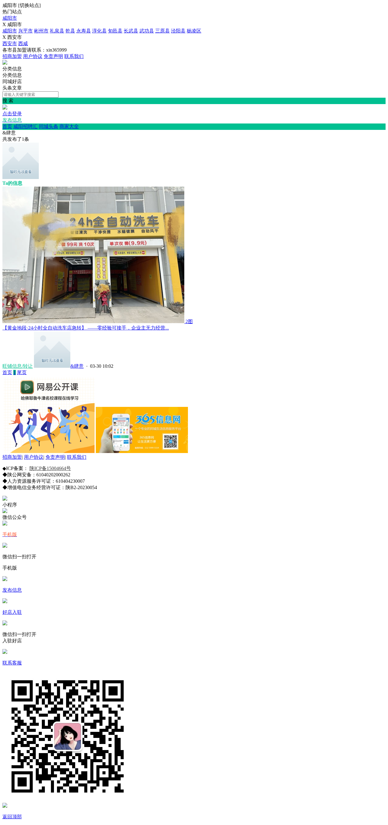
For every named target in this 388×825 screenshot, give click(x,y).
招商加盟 (12, 56)
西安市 (9, 43)
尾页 (22, 372)
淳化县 (99, 30)
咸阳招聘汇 (25, 126)
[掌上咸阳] (4, 63)
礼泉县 (57, 30)
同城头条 (48, 126)
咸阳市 (9, 18)
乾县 (70, 30)
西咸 (23, 43)
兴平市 (25, 30)
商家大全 (69, 126)
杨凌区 (194, 30)
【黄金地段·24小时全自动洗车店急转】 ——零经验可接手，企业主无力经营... (85, 327)
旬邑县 (115, 30)
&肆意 (77, 366)
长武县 (131, 30)
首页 (7, 126)
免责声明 (53, 56)
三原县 (162, 30)
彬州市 (41, 30)
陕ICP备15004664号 (50, 468)
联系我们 (74, 56)
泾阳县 (178, 30)
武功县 (146, 30)
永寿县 (83, 30)
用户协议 (32, 56)
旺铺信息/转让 (17, 366)
